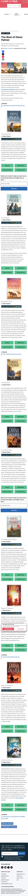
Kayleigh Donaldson (8, 48)
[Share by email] (3, 59)
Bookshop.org (20, 170)
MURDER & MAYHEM (5, 879)
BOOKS (8, 33)
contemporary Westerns (8, 89)
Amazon (7, 165)
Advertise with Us (21, 874)
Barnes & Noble (7, 170)
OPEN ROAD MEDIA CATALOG (6, 883)
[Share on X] (3, 54)
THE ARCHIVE (3, 874)
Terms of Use (19, 876)
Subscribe (25, 1)
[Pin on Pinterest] (3, 57)
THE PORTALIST (4, 881)
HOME (3, 33)
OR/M (18, 879)
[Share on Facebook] (3, 51)
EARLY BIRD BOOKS (5, 876)
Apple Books (20, 165)
